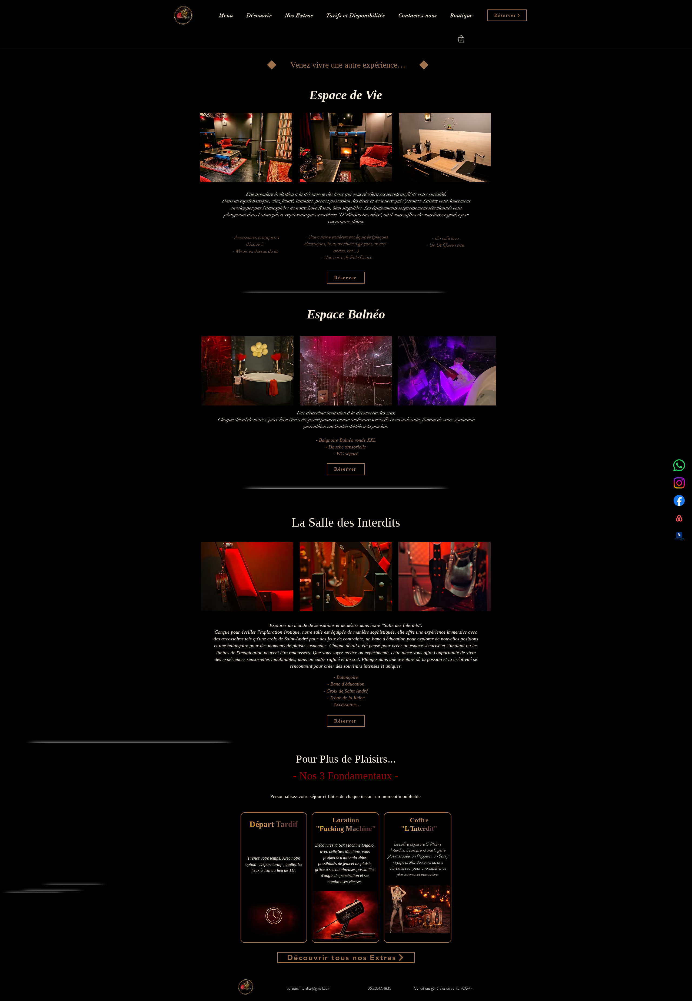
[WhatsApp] (679, 465)
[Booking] (679, 535)
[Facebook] (679, 500)
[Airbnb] (679, 518)
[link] (461, 38)
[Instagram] (679, 482)
